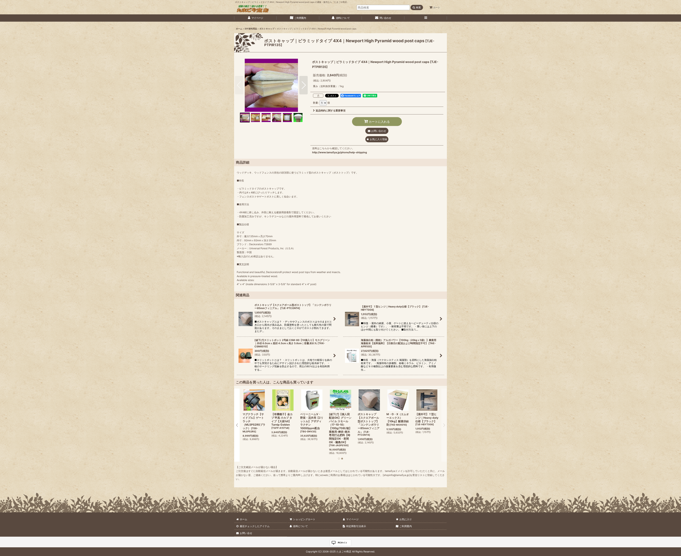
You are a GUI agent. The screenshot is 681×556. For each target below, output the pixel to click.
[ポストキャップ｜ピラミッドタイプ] (271, 85)
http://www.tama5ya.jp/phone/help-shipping (339, 152)
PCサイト (342, 542)
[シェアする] (318, 96)
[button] (425, 18)
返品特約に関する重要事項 (330, 110)
